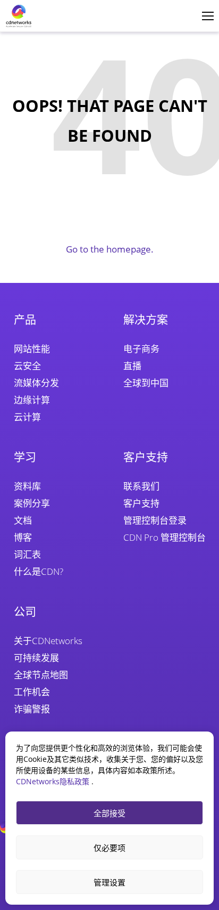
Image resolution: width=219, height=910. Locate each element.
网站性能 (32, 349)
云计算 (27, 417)
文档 (23, 520)
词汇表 (27, 554)
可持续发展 (36, 658)
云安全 (27, 366)
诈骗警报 (32, 709)
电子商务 (141, 349)
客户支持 (141, 503)
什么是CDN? (38, 571)
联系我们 (141, 486)
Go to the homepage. (110, 249)
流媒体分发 (36, 383)
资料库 (27, 486)
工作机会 (32, 692)
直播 (132, 366)
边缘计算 (32, 400)
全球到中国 (146, 383)
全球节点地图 (41, 675)
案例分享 (32, 503)
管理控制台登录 (155, 520)
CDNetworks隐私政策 (53, 781)
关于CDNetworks (48, 641)
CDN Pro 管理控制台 (164, 537)
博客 (23, 537)
